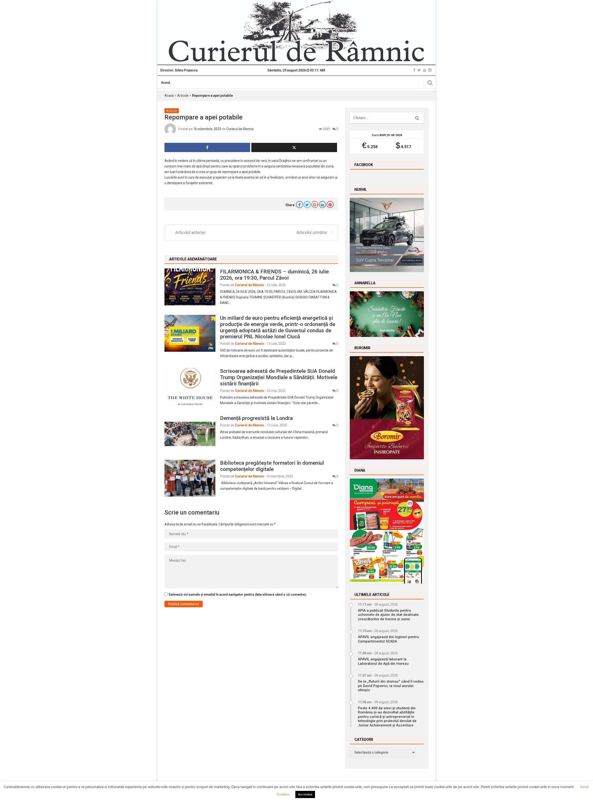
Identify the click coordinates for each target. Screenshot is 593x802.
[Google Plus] (314, 204)
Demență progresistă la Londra (256, 418)
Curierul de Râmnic (240, 129)
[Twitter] (419, 70)
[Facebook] (414, 70)
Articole (183, 95)
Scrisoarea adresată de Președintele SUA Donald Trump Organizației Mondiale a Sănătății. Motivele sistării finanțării (278, 377)
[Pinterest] (330, 204)
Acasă (165, 82)
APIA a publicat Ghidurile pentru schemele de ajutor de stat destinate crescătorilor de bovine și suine (388, 614)
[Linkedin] (322, 204)
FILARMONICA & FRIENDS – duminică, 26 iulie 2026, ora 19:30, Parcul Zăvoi (274, 274)
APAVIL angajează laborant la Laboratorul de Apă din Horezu (383, 661)
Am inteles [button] (305, 794)
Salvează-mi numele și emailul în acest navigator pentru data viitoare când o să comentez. (238, 594)
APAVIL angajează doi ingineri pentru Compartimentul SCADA (388, 639)
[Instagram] (430, 70)
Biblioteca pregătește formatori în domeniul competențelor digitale (272, 466)
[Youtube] (424, 70)
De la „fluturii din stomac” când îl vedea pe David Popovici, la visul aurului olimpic (390, 685)
